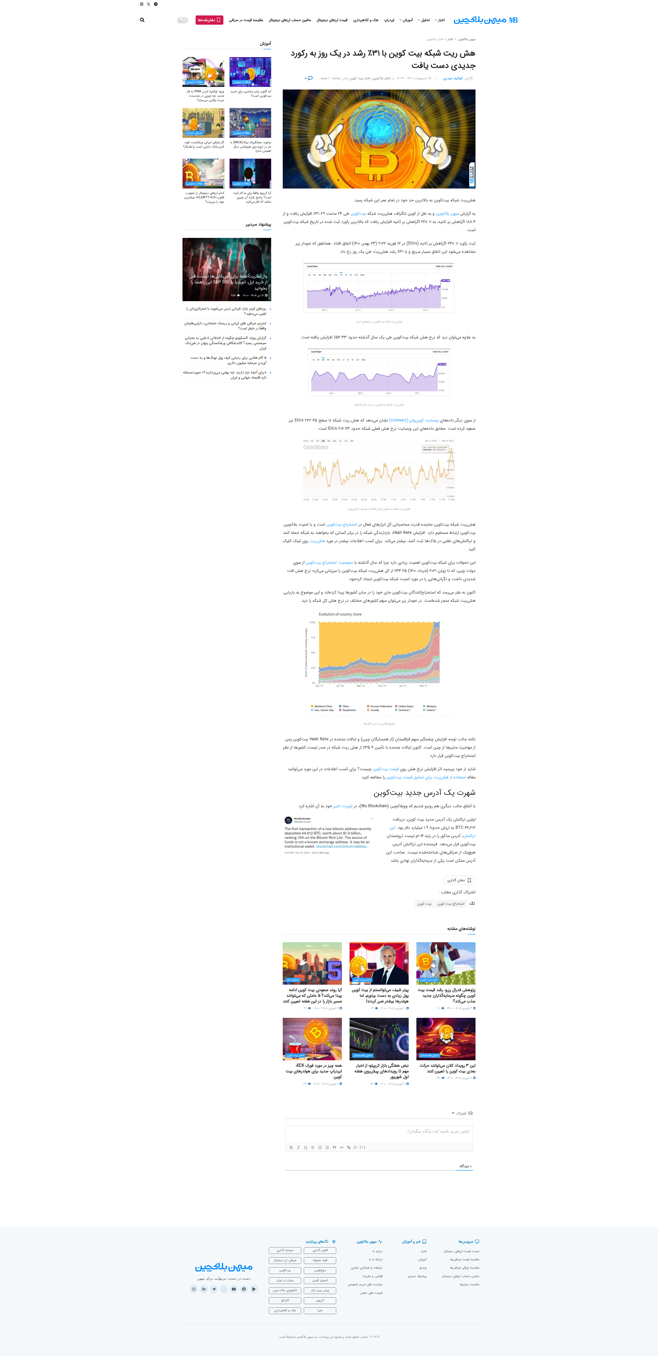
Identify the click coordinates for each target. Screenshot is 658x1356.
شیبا (320, 1310)
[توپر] (291, 1147)
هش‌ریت (317, 541)
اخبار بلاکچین (434, 39)
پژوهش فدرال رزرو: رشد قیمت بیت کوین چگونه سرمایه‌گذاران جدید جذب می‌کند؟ (447, 996)
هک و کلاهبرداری (365, 20)
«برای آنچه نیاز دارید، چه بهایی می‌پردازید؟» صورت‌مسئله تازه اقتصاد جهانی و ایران (224, 375)
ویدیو (423, 1267)
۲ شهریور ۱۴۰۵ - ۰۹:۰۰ (393, 1084)
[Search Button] (142, 20)
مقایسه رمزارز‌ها (469, 1284)
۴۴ (439, 1078)
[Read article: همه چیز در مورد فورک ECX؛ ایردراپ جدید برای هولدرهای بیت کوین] (312, 1039)
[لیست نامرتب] (327, 1147)
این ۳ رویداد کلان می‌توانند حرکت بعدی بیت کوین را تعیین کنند (447, 1068)
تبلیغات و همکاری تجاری (366, 1267)
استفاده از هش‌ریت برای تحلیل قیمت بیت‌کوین (426, 777)
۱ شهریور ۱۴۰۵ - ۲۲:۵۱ (326, 1084)
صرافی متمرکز (194, 133)
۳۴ (372, 1084)
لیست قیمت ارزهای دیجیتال (461, 1251)
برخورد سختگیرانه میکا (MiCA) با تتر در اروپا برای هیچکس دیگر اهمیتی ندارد (250, 147)
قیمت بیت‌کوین (386, 769)
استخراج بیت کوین (450, 903)
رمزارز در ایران (285, 1280)
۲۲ (372, 1008)
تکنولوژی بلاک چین (285, 1290)
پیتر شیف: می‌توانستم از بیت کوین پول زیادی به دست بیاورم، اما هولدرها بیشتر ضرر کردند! (380, 996)
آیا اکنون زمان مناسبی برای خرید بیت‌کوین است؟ (250, 93)
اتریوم (320, 1300)
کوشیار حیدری (453, 78)
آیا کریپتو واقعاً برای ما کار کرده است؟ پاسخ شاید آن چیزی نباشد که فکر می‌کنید (252, 197)
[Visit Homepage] (486, 20)
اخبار (441, 20)
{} (355, 1147)
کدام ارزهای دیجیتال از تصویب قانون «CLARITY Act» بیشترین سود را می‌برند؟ (204, 197)
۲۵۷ (233, 295)
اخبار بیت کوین (360, 78)
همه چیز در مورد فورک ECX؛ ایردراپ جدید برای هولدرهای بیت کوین (314, 1071)
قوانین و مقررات (372, 1276)
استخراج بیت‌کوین (341, 524)
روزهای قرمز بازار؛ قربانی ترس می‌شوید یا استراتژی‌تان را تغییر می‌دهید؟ (226, 311)
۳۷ (305, 1008)
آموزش (408, 20)
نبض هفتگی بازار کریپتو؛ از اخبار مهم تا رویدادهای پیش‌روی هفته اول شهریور (381, 1071)
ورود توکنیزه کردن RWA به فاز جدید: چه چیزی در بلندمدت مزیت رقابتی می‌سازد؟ (205, 96)
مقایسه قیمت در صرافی (246, 20)
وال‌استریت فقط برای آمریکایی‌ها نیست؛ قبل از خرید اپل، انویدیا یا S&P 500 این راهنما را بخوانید (228, 282)
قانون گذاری (320, 1250)
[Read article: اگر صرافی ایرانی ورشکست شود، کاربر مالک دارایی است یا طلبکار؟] (203, 123)
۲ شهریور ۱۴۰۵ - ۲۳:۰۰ (460, 1008)
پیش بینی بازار (320, 1290)
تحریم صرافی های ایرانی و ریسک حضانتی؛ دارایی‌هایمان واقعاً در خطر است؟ (225, 325)
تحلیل (425, 20)
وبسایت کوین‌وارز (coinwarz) (413, 420)
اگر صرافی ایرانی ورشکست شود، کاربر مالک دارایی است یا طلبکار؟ (203, 144)
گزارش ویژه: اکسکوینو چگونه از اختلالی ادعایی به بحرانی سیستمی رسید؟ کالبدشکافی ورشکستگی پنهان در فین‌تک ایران (225, 343)
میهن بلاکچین (467, 39)
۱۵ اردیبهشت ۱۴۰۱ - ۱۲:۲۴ (414, 78)
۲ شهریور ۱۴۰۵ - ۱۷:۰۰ (326, 1008)
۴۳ (305, 1084)
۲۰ (439, 1008)
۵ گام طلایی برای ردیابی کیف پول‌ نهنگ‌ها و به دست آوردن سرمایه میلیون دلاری (228, 360)
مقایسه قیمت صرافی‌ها (464, 1259)
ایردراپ (389, 20)
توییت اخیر (342, 806)
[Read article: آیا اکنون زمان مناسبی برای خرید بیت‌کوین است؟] (250, 72)
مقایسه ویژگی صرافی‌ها (464, 1267)
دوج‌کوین (320, 1270)
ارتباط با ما (375, 1259)
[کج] (298, 1147)
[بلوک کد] (341, 1147)
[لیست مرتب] (320, 1147)
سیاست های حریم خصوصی (365, 1284)
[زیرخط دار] (305, 1147)
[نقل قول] (334, 1147)
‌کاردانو (285, 1300)
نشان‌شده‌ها (207, 20)
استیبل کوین (320, 1280)
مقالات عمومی (242, 82)
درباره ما (377, 1251)
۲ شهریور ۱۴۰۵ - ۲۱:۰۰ (393, 1008)
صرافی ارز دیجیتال (284, 1260)
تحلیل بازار (293, 980)
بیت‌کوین (358, 213)
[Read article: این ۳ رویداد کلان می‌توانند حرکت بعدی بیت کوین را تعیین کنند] (446, 1039)
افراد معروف (320, 1260)
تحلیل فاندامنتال (430, 1055)
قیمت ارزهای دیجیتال (332, 20)
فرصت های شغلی (371, 1292)
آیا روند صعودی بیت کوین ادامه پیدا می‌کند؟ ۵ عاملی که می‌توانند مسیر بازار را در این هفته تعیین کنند (312, 996)
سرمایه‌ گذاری (285, 1250)
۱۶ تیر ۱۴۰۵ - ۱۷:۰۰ (253, 295)
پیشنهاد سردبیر (417, 1276)
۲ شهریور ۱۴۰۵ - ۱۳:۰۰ (460, 1078)
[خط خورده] (312, 1147)
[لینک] (348, 1147)
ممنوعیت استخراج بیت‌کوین (329, 562)
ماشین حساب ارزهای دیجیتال (290, 20)
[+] (362, 1147)
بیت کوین (424, 903)
